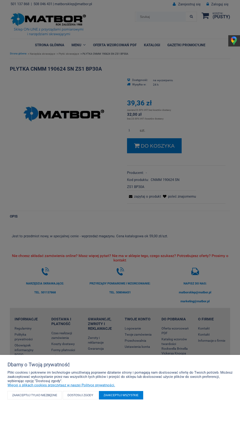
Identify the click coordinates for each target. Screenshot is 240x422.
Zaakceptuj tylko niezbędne (34, 395)
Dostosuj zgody (80, 395)
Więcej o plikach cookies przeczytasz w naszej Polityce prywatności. (61, 385)
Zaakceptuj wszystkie (121, 395)
